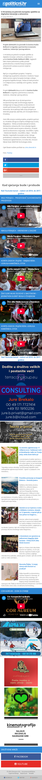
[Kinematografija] (21, 731)
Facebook (22, 756)
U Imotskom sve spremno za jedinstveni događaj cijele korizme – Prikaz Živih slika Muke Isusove (29, 539)
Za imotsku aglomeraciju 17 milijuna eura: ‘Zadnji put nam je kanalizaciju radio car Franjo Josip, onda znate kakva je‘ (30, 451)
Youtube (22, 763)
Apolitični (14, 4)
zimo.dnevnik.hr (30, 147)
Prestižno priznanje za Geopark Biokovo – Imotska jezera (30, 479)
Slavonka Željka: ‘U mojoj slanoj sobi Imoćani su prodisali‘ (28, 566)
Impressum (23, 773)
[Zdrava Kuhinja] (21, 702)
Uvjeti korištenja (14, 773)
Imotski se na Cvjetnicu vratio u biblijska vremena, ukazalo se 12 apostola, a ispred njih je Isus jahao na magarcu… (30, 511)
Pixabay (9, 153)
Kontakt (31, 773)
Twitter (21, 777)
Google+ (35, 777)
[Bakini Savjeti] (21, 672)
